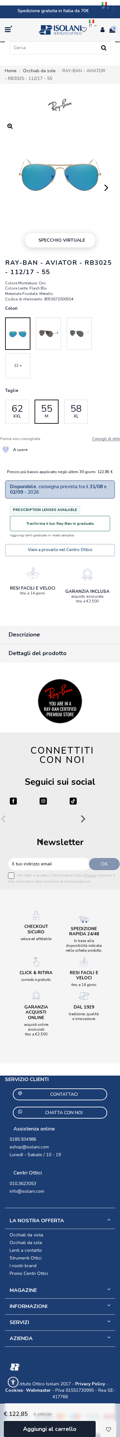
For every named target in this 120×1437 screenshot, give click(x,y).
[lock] (33, 573)
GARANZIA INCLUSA (87, 591)
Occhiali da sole (26, 1243)
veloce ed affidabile (36, 938)
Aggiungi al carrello (49, 1429)
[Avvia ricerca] (103, 47)
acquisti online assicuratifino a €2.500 (36, 1029)
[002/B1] (48, 333)
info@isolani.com (27, 1191)
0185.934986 (23, 1139)
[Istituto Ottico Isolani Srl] (60, 30)
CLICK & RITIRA (36, 973)
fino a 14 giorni (32, 593)
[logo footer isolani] (60, 1367)
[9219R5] (79, 333)
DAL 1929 (84, 1007)
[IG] (43, 801)
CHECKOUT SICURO (36, 929)
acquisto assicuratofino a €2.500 (87, 599)
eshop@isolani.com (29, 1147)
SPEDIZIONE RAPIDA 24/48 (84, 931)
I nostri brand (23, 1266)
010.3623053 (23, 1184)
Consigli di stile (106, 439)
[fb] (13, 801)
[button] (13, 1382)
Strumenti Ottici (26, 1258)
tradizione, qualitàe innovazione (84, 1016)
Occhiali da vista (26, 1235)
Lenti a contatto (26, 1250)
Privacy (90, 875)
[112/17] (18, 333)
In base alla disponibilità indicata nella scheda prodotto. (84, 945)
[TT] (73, 801)
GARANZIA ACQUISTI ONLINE (36, 1012)
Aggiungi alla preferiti (108, 1429)
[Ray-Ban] (60, 105)
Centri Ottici (27, 1172)
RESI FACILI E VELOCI (32, 588)
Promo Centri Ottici (29, 1273)
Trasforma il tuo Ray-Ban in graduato (60, 523)
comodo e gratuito (36, 979)
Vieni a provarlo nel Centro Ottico (60, 550)
